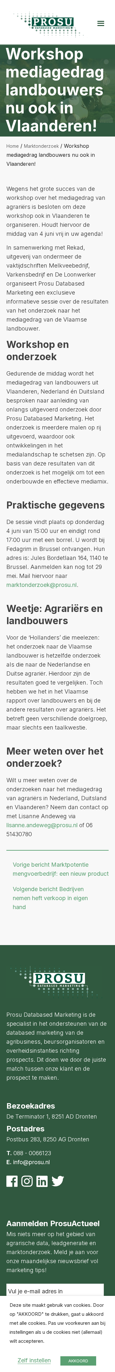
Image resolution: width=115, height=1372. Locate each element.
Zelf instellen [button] (34, 1360)
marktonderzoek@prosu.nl (41, 584)
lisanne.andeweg (28, 825)
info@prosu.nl (31, 1162)
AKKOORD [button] (78, 1360)
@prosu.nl (64, 825)
